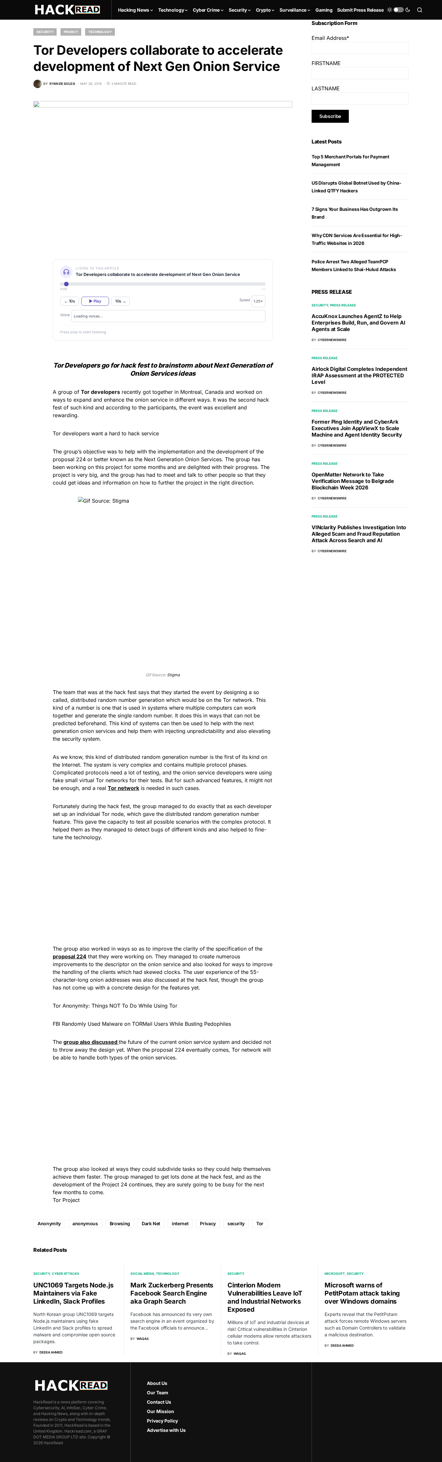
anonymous (85, 1223)
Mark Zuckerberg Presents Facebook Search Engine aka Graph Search (171, 1293)
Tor (259, 1223)
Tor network (123, 788)
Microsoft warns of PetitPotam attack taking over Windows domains (362, 1293)
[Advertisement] (162, 891)
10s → (120, 301)
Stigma (173, 674)
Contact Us (159, 1402)
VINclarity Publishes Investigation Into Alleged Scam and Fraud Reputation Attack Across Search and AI (359, 533)
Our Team (157, 1392)
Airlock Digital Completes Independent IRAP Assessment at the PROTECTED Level (359, 375)
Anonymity (49, 1223)
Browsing (120, 1223)
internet (180, 1223)
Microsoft (335, 1273)
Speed (244, 300)
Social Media (142, 1273)
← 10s (69, 301)
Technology (100, 32)
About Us (157, 1383)
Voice (65, 315)
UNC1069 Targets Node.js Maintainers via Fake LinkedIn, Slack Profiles (73, 1293)
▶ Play (95, 301)
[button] (398, 10)
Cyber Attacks (65, 1273)
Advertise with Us (166, 1430)
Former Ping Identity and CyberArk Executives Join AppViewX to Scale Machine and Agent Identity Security (357, 428)
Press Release (343, 305)
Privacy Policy (162, 1420)
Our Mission (160, 1411)
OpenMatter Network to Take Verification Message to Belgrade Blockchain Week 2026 (353, 481)
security (236, 1223)
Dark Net (151, 1223)
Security (45, 32)
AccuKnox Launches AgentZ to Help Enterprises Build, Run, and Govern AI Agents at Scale (358, 322)
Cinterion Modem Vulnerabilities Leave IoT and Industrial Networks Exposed (264, 1297)
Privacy (71, 32)
